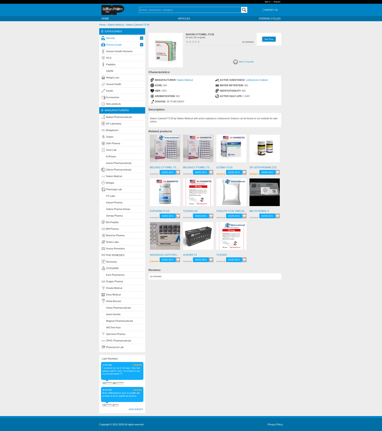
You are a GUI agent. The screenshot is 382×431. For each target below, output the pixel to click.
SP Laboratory (113, 123)
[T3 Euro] (231, 237)
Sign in (267, 2)
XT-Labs (110, 196)
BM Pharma (112, 229)
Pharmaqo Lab (114, 189)
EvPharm (111, 156)
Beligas (110, 183)
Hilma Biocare (113, 301)
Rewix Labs (112, 242)
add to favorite (246, 62)
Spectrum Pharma (115, 334)
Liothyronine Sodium (257, 80)
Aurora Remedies (115, 248)
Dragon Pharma (114, 281)
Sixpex (109, 137)
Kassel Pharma (114, 202)
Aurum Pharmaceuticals (118, 163)
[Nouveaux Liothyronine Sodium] (165, 237)
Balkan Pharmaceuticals (119, 117)
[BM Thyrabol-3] (264, 193)
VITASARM (112, 268)
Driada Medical (114, 288)
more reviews (135, 409)
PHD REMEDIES (115, 255)
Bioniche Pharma (115, 235)
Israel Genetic (113, 314)
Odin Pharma (113, 143)
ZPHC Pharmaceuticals (118, 340)
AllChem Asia (113, 327)
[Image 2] (165, 66)
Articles (184, 18)
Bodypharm (112, 130)
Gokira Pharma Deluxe (118, 209)
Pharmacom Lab (115, 347)
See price (269, 39)
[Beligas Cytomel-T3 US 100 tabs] (198, 150)
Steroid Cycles (270, 18)
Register (277, 2)
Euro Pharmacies (115, 275)
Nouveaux (111, 261)
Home (105, 18)
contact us (271, 10)
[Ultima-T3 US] (231, 150)
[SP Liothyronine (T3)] (264, 150)
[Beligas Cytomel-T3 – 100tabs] (165, 150)
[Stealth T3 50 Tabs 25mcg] (231, 193)
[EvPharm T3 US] (165, 193)
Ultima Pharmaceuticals (118, 169)
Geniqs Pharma (114, 215)
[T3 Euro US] (198, 193)
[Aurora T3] (198, 237)
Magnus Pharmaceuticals (119, 321)
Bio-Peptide (112, 222)
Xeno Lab (111, 150)
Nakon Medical (114, 176)
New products (113, 104)
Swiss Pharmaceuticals (118, 308)
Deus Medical (113, 294)
